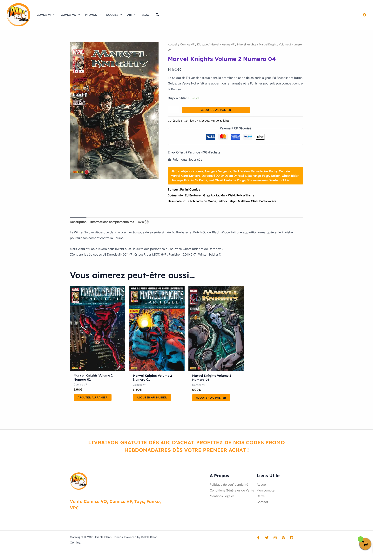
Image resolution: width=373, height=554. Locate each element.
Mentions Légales (222, 496)
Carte (261, 496)
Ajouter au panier (216, 109)
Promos (91, 15)
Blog (145, 15)
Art (129, 15)
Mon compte (266, 490)
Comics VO (68, 15)
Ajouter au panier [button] (93, 397)
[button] (53, 15)
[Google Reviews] (283, 537)
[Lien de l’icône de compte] (364, 15)
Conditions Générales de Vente (232, 490)
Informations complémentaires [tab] (112, 222)
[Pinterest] (292, 537)
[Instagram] (275, 537)
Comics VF (44, 15)
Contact (262, 502)
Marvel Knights (246, 44)
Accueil (172, 44)
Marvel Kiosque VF (222, 44)
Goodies (112, 15)
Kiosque (202, 44)
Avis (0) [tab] (143, 222)
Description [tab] (78, 222)
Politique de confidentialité (229, 485)
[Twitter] (266, 537)
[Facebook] (258, 537)
